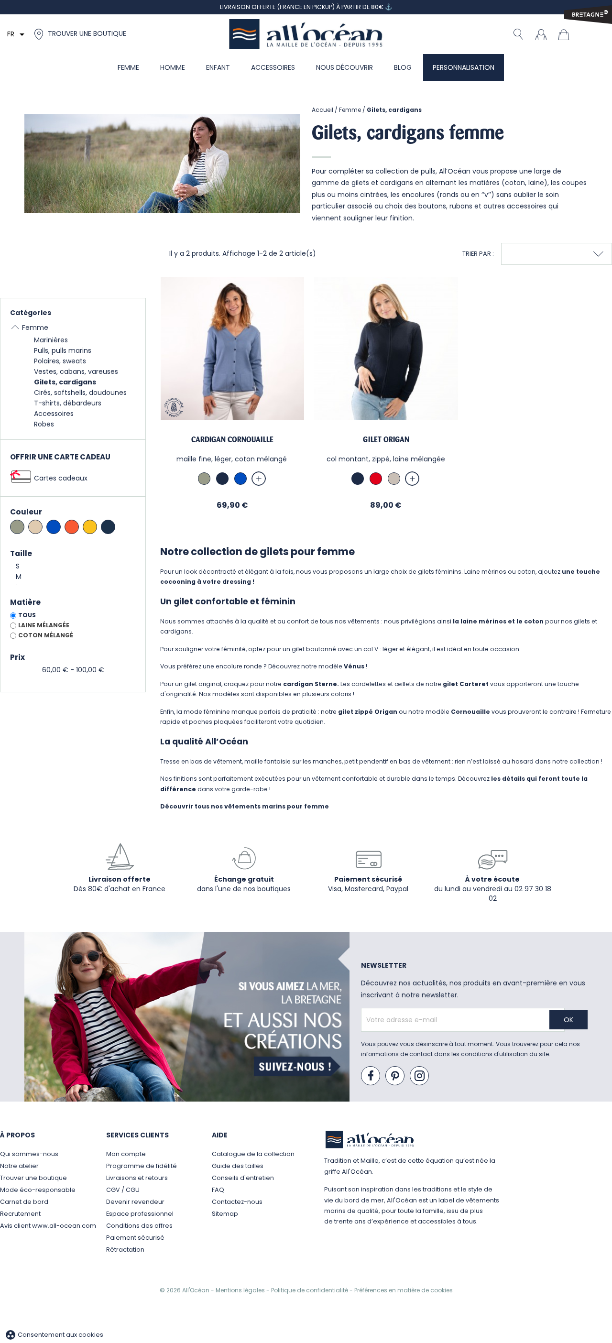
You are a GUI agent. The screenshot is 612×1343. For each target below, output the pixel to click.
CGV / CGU (123, 1190)
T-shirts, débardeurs (67, 403)
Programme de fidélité (141, 1166)
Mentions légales (241, 1290)
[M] (73, 577)
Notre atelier (19, 1166)
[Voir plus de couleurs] (258, 478)
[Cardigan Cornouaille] (232, 348)
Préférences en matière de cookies (403, 1290)
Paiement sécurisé (135, 1238)
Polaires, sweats (60, 361)
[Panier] (566, 34)
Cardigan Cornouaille (232, 439)
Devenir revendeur (135, 1202)
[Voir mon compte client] (540, 34)
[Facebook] (371, 1076)
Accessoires (54, 413)
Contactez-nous (237, 1202)
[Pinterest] (395, 1076)
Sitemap (225, 1214)
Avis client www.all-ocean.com (48, 1226)
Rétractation (125, 1249)
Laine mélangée (43, 625)
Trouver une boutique (33, 1178)
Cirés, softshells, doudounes (80, 392)
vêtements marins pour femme (276, 806)
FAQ (218, 1190)
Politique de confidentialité (310, 1290)
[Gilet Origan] (386, 348)
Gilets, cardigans (65, 382)
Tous (27, 615)
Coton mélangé (45, 635)
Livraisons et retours (137, 1178)
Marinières (51, 340)
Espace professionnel (140, 1214)
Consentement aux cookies (54, 1334)
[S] (73, 566)
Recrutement (20, 1214)
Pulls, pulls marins (62, 350)
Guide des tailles (237, 1166)
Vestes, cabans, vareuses (76, 371)
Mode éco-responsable (38, 1190)
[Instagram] (419, 1076)
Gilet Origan (386, 439)
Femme (35, 327)
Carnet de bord (24, 1202)
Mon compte (126, 1154)
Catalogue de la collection (253, 1154)
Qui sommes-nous (29, 1154)
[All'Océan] (306, 34)
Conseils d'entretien (243, 1178)
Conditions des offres (139, 1226)
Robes (44, 424)
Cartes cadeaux (60, 478)
